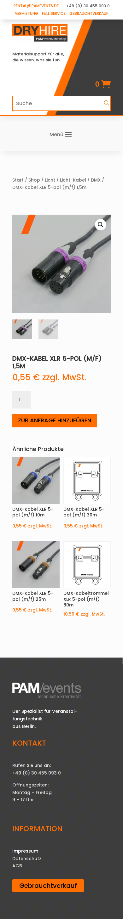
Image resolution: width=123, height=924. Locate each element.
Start (18, 180)
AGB (17, 866)
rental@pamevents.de (36, 5)
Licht (50, 180)
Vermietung (26, 13)
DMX (96, 180)
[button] (100, 224)
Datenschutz (26, 858)
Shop (34, 180)
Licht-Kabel (73, 180)
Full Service (54, 13)
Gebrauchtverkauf (88, 13)
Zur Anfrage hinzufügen (54, 420)
